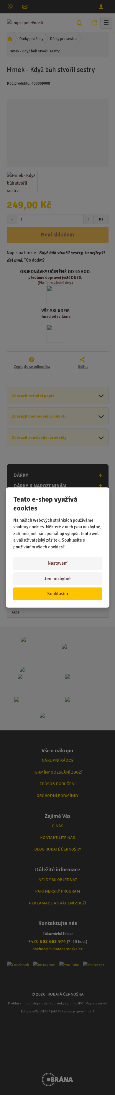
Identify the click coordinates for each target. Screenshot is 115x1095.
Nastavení (58, 563)
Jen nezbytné (57, 579)
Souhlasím (57, 594)
